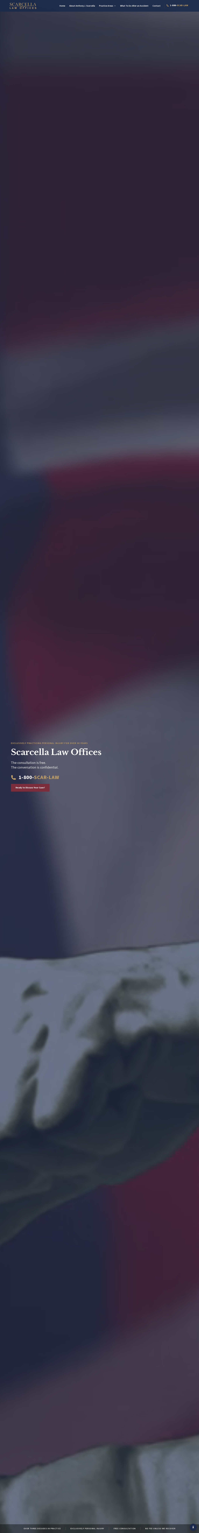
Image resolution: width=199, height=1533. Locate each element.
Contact (157, 5)
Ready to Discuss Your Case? (30, 787)
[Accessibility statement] (193, 1527)
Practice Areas (106, 5)
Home (62, 5)
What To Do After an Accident (134, 5)
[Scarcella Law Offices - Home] (24, 6)
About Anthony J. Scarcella (82, 5)
